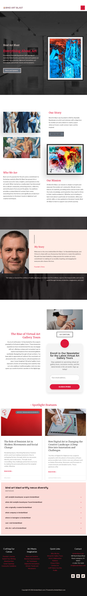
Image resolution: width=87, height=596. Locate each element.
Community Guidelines (9, 566)
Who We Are (55, 553)
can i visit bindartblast (13, 523)
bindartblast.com (78, 553)
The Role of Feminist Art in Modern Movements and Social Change (21, 444)
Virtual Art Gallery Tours (55, 556)
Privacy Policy (55, 563)
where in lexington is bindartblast (18, 518)
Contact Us (55, 565)
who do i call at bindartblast (15, 528)
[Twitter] (83, 576)
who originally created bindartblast (18, 507)
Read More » (8, 471)
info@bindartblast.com (78, 565)
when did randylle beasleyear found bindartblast (23, 502)
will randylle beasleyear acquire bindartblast (22, 497)
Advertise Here (9, 561)
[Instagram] (78, 576)
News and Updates (32, 556)
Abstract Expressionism (32, 559)
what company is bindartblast (16, 512)
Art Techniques (32, 561)
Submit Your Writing (9, 559)
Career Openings (8, 564)
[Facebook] (73, 576)
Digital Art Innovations (32, 564)
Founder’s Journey (9, 556)
